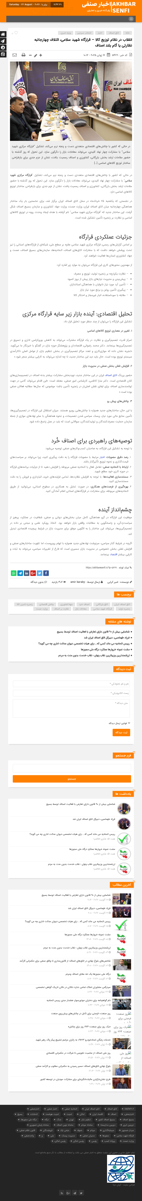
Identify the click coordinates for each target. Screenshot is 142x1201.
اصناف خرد (84, 604)
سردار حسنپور (128, 1130)
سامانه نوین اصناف (65, 1125)
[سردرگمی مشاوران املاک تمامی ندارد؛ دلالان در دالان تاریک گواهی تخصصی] (71, 991)
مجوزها (105, 1135)
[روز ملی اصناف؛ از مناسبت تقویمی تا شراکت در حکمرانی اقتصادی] (71, 1056)
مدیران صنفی (89, 1135)
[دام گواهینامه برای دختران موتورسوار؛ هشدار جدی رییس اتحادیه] (71, 1004)
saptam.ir (129, 1109)
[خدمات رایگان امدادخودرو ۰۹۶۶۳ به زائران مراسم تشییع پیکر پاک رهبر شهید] (71, 1043)
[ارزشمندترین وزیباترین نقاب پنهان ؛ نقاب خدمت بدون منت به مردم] (71, 868)
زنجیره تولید (124, 609)
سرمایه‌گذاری (108, 1130)
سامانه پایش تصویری (39, 1125)
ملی (52, 1135)
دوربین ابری (128, 1125)
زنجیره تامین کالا (25, 604)
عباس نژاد (64, 1130)
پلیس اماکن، (59, 1141)
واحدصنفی (29, 1135)
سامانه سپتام (87, 1125)
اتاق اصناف (114, 33)
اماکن (82, 1114)
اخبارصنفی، (129, 1114)
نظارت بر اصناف (61, 609)
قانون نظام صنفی (27, 1130)
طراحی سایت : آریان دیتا (124, 1185)
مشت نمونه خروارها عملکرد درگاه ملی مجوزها (105, 649)
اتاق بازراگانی (102, 604)
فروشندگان (48, 1130)
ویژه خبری (66, 33)
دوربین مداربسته (107, 1125)
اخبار (100, 33)
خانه (128, 33)
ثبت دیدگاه (121, 732)
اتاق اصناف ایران (122, 604)
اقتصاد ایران (97, 1114)
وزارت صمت (42, 609)
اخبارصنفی (34, 1109)
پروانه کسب (109, 1141)
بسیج (19, 1114)
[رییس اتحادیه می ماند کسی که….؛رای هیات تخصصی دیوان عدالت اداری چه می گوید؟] (71, 838)
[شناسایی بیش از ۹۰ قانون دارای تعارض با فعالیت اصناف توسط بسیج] (71, 808)
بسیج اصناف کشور (106, 1119)
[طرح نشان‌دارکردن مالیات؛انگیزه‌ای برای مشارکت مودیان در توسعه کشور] (71, 1083)
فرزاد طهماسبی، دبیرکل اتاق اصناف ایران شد (107, 638)
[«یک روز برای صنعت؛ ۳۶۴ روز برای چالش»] (71, 1030)
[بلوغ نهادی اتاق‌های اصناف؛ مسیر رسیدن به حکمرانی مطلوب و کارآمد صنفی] (71, 1069)
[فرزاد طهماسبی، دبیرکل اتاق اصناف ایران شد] (71, 823)
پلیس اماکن (78, 1141)
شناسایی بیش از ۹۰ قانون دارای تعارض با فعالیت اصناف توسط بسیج (93, 632)
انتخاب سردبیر (84, 33)
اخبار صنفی (52, 1109)
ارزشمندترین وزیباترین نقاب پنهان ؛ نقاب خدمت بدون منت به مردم (94, 655)
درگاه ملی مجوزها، (29, 1119)
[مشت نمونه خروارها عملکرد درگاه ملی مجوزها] (71, 854)
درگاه (47, 1119)
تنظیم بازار (86, 1119)
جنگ (59, 1119)
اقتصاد (113, 554)
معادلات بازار (81, 609)
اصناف (113, 1114)
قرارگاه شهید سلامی (102, 609)
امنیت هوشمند (52, 1114)
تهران (71, 1119)
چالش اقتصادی (46, 604)
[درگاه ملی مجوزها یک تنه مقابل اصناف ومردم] (71, 977)
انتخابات (34, 1114)
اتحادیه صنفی (71, 1109)
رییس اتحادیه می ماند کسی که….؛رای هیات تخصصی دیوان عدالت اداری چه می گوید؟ (84, 644)
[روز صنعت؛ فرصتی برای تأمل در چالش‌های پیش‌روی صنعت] (71, 1017)
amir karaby (77, 582)
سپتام (92, 1130)
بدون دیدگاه (37, 582)
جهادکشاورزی (66, 604)
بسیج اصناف (128, 1119)
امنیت (69, 1114)
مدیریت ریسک (68, 1135)
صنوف (79, 1130)
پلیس (94, 1141)
